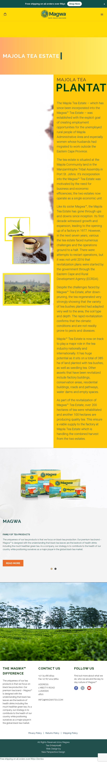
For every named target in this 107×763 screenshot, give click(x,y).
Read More (13, 563)
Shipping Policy (71, 733)
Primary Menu (102, 14)
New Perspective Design (53, 752)
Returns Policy (52, 733)
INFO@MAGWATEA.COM (50, 700)
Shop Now (74, 4)
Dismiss (40, 759)
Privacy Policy (35, 733)
